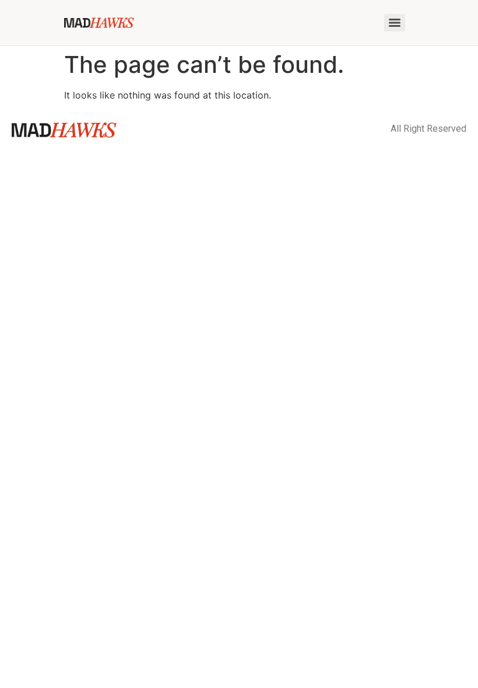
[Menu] (394, 22)
